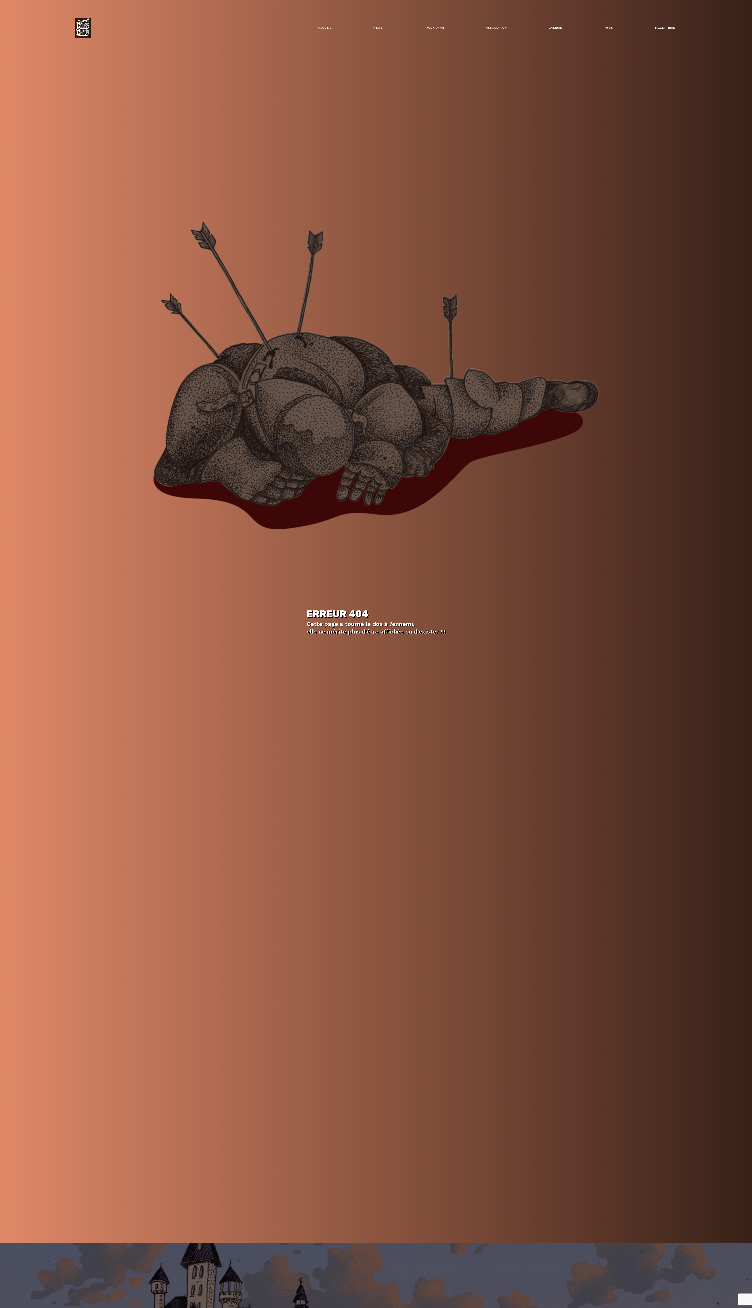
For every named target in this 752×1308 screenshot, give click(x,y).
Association (496, 27)
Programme (434, 27)
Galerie (555, 27)
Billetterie (665, 27)
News (377, 27)
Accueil (325, 27)
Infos (608, 27)
